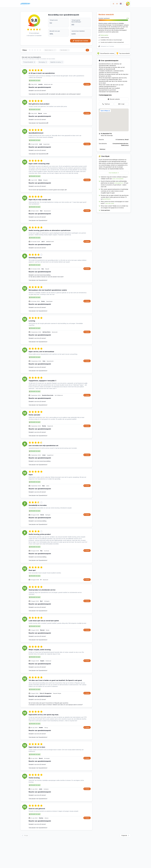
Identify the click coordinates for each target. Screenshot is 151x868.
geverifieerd (106, 199)
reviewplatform (118, 183)
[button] (114, 210)
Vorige (26, 835)
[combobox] (50, 50)
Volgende (124, 835)
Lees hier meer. (109, 203)
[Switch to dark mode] (117, 4)
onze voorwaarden (117, 178)
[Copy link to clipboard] (113, 4)
